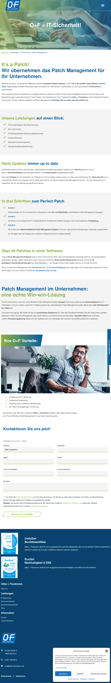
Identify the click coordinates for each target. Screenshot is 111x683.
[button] (107, 651)
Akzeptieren (63, 674)
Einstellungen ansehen (99, 674)
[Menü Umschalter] (102, 5)
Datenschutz (83, 679)
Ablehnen (80, 674)
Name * (6, 458)
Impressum (91, 679)
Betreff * (7, 481)
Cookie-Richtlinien (73, 679)
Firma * (60, 458)
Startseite (4, 52)
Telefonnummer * (10, 469)
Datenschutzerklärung (24, 497)
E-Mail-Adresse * (64, 469)
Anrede (6, 446)
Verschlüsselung (59, 267)
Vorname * (61, 446)
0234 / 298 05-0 (11, 659)
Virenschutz (37, 267)
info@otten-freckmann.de (72, 503)
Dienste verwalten (61, 667)
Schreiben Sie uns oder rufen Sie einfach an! (69, 100)
